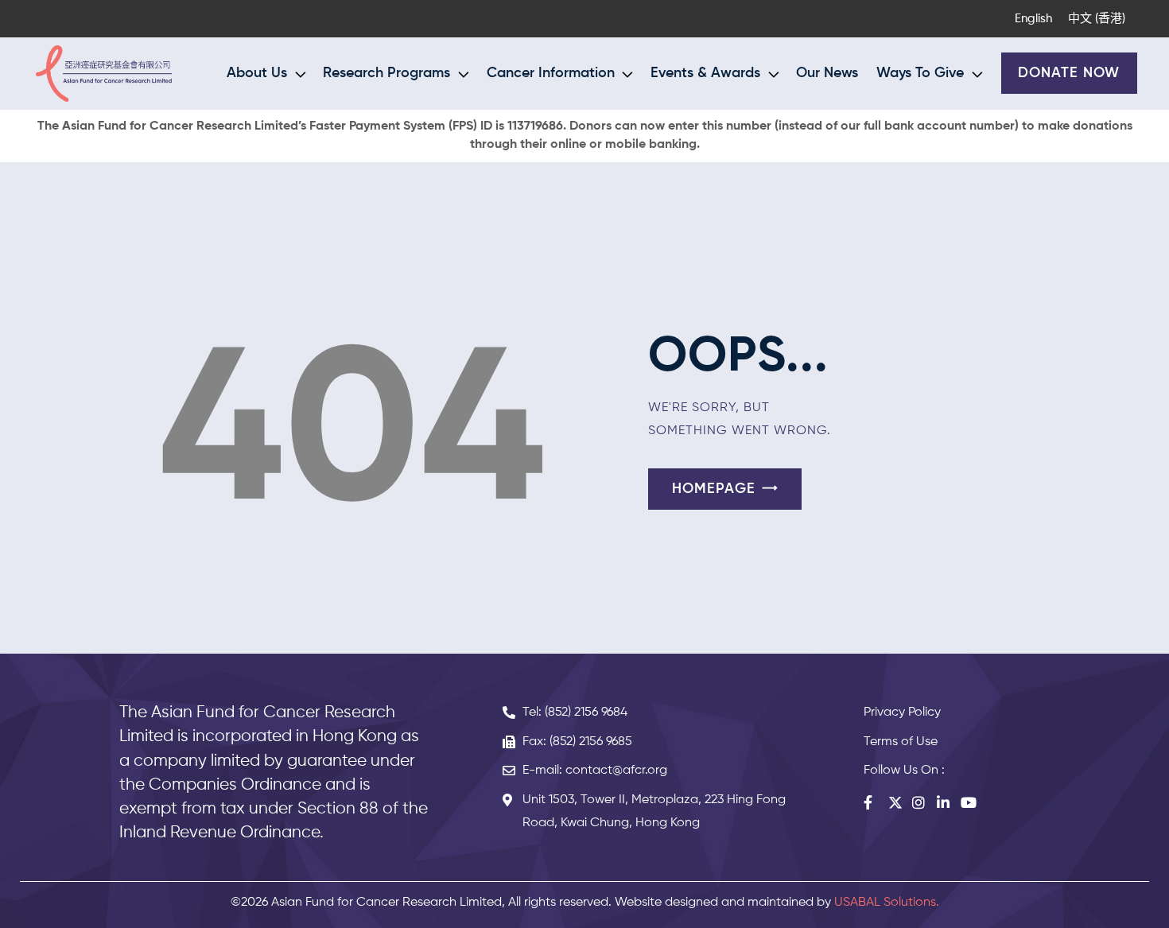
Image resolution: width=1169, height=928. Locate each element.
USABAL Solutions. (886, 902)
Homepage (713, 489)
